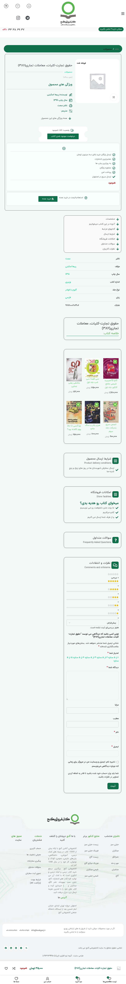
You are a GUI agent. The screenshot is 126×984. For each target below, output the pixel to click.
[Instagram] (18, 18)
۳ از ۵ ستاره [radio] (90, 657)
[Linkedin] (11, 948)
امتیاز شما (113, 653)
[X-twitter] (26, 948)
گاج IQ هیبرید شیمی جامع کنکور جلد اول (110, 384)
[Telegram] (27, 18)
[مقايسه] (14, 968)
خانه (117, 49)
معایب (116, 718)
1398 (67, 274)
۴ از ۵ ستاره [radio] (78, 657)
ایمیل (115, 746)
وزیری (68, 282)
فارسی (68, 297)
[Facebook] (6, 948)
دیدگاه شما (113, 667)
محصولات (107, 49)
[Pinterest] (16, 948)
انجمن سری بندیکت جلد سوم (111, 428)
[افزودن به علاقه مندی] (6, 968)
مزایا (117, 704)
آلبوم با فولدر (71, 289)
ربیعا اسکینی (70, 266)
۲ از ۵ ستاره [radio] (102, 657)
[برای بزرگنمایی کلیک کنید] (113, 97)
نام (116, 732)
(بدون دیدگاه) (67, 77)
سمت (67, 258)
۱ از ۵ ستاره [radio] (113, 657)
